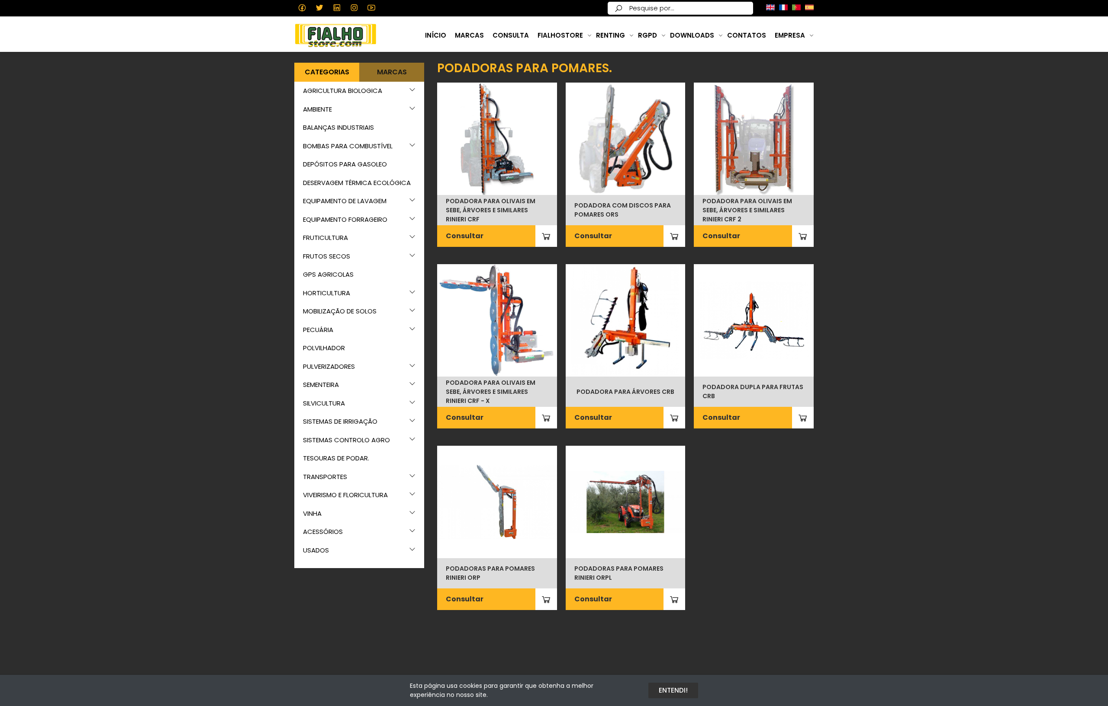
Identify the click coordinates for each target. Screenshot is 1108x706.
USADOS (316, 550)
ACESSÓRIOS (323, 531)
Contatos (746, 35)
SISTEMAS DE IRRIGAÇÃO (340, 421)
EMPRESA (790, 35)
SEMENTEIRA (321, 384)
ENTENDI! (673, 690)
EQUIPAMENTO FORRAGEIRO (345, 219)
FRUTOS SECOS (326, 256)
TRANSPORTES (325, 476)
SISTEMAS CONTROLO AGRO (346, 439)
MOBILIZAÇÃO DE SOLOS (340, 311)
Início (435, 35)
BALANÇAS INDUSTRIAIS (338, 127)
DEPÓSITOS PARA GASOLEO (345, 164)
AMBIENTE (317, 109)
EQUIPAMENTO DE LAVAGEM (345, 200)
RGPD (647, 35)
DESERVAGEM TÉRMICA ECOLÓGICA (357, 182)
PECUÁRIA (318, 329)
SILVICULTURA (324, 403)
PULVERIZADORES (329, 366)
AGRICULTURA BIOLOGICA (342, 90)
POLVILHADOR (324, 347)
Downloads (692, 35)
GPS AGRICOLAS (328, 274)
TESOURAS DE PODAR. (336, 458)
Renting (610, 35)
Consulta (511, 35)
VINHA (312, 513)
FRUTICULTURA (325, 237)
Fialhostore (560, 35)
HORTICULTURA (326, 292)
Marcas (469, 35)
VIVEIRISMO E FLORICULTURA (345, 494)
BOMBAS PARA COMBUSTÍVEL (348, 145)
